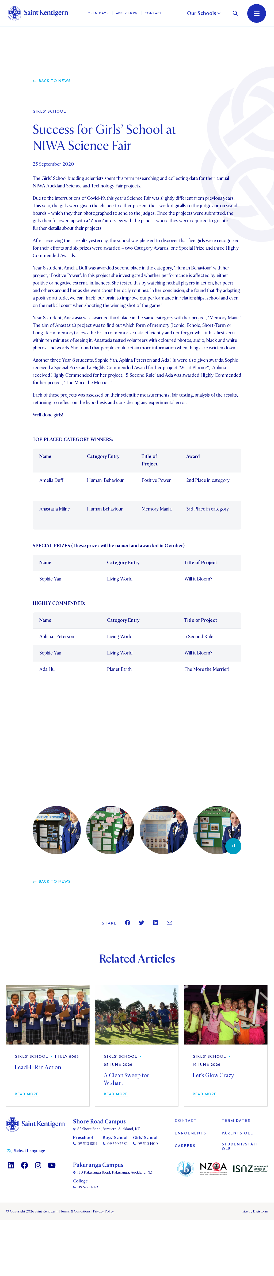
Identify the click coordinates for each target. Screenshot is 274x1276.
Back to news (55, 81)
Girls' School (49, 112)
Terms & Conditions (75, 1211)
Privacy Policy (103, 1211)
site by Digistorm (255, 1211)
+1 (233, 846)
